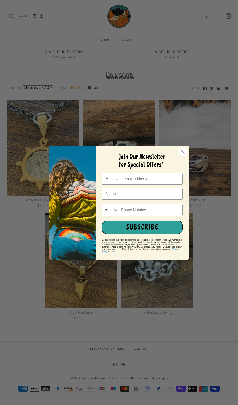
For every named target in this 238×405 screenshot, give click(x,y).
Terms (113, 251)
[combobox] (110, 210)
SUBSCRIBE (142, 227)
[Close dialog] (183, 151)
